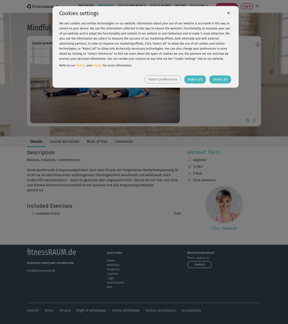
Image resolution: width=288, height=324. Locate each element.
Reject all (195, 79)
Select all (220, 79)
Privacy (81, 65)
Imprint (97, 65)
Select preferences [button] (162, 79)
